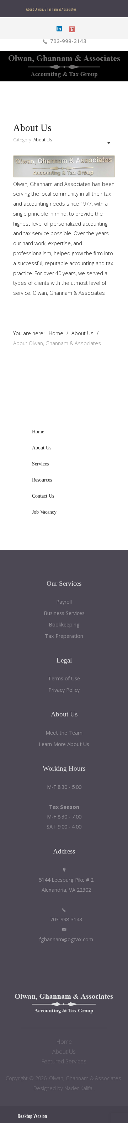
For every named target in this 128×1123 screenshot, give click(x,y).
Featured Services (64, 1061)
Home (64, 1042)
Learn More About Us (64, 744)
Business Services (64, 613)
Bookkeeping (64, 625)
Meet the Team (64, 733)
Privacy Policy (64, 690)
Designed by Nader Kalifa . (64, 1088)
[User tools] (105, 143)
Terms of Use (64, 679)
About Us (42, 140)
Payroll (64, 602)
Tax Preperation (64, 636)
